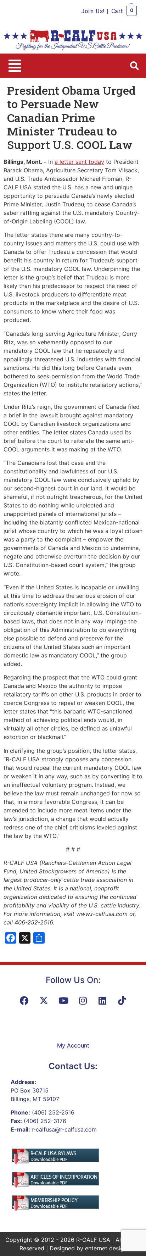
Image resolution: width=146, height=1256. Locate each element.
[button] (15, 66)
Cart (117, 11)
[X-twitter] (44, 1000)
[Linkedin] (102, 1000)
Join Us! (92, 11)
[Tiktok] (122, 1000)
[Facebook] (24, 1000)
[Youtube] (63, 1000)
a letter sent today (79, 161)
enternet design (106, 1248)
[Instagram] (83, 1000)
